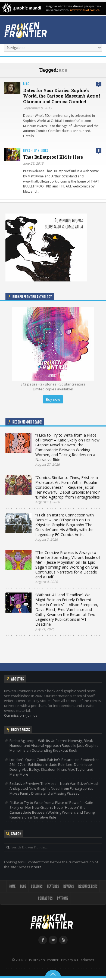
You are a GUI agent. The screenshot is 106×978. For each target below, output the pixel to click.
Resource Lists (87, 886)
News (26, 150)
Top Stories (40, 150)
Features (53, 886)
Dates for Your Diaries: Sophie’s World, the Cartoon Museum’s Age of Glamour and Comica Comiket (61, 96)
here (38, 866)
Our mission (14, 715)
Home (12, 886)
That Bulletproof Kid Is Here (53, 157)
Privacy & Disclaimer (77, 959)
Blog (26, 84)
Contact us (45, 898)
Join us (32, 715)
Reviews (68, 886)
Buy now (53, 399)
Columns (36, 886)
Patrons (62, 898)
